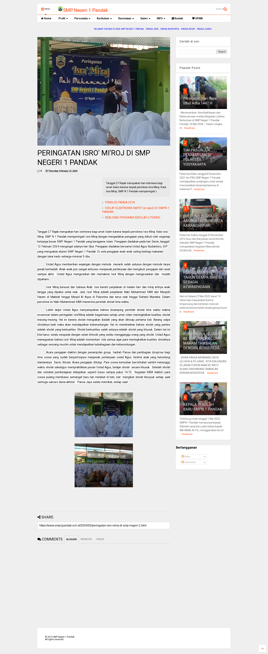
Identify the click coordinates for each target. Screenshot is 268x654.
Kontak (178, 18)
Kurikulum (103, 18)
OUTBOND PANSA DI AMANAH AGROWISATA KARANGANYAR (203, 221)
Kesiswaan (124, 18)
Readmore (189, 128)
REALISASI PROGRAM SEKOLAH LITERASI (132, 217)
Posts (187, 456)
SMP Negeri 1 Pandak (85, 10)
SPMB (199, 18)
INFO (160, 18)
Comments (190, 462)
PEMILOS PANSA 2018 (120, 202)
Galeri (144, 18)
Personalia (81, 18)
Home (47, 18)
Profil (62, 18)
